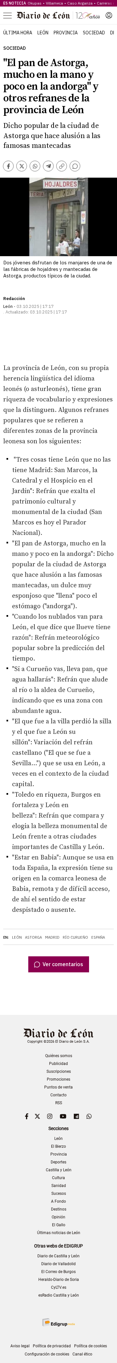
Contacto (58, 1095)
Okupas (35, 3)
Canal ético (82, 1354)
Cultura (58, 1178)
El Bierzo (58, 1146)
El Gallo (58, 1225)
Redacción (14, 298)
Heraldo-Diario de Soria (58, 1279)
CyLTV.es (58, 1287)
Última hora (17, 33)
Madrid (52, 937)
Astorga (33, 937)
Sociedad (94, 33)
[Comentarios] (75, 166)
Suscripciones (58, 1071)
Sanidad (58, 1185)
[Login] (109, 15)
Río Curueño (75, 937)
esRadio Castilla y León (58, 1295)
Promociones (58, 1079)
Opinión (58, 1217)
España (98, 937)
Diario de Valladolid (58, 1264)
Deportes (58, 1162)
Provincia (66, 33)
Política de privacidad (52, 1346)
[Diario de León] (58, 15)
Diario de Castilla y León (58, 1256)
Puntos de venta (58, 1087)
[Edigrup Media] (58, 1322)
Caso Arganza (80, 3)
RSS (58, 1103)
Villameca (54, 3)
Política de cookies (90, 1346)
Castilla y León (59, 1170)
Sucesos (58, 1193)
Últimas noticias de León (58, 1232)
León (42, 33)
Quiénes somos (58, 1055)
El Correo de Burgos (58, 1271)
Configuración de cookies (47, 1354)
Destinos (58, 1209)
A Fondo (58, 1201)
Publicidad (58, 1063)
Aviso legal (20, 1346)
